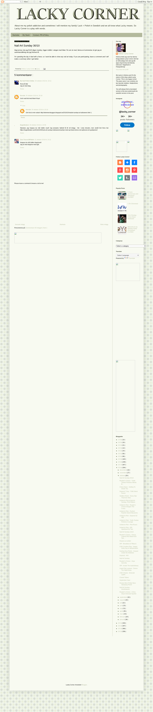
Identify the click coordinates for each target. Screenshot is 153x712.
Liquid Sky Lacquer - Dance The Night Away (129, 569)
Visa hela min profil (122, 69)
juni (121, 605)
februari (122, 617)
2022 (120, 451)
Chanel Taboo (124, 577)
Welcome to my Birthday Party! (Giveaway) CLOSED (132, 229)
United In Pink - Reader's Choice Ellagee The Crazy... (128, 506)
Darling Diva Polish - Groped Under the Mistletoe (129, 552)
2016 (120, 467)
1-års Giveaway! (133, 203)
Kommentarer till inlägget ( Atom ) (36, 228)
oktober (122, 475)
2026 (120, 440)
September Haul (125, 580)
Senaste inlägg (20, 224)
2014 (120, 626)
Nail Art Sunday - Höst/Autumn (125, 588)
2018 (120, 462)
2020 (120, 456)
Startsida (15, 35)
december (123, 470)
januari (122, 619)
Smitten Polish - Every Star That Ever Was (128, 496)
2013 (120, 628)
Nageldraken (24, 125)
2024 (120, 445)
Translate (132, 258)
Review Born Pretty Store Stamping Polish (128, 584)
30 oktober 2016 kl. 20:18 (34, 95)
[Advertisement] (61, 204)
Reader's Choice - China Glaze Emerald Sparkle (128, 593)
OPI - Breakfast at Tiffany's (128, 544)
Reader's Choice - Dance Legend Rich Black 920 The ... (128, 536)
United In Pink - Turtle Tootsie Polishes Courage (129, 521)
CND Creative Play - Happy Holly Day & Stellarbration (129, 547)
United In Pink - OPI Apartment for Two (126, 528)
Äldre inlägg (104, 224)
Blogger (84, 685)
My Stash (26, 35)
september (123, 597)
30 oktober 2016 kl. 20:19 (40, 109)
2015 (120, 623)
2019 (120, 459)
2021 (120, 453)
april (121, 611)
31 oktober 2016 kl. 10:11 (43, 139)
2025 (120, 442)
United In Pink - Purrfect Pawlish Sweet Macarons (129, 512)
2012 (120, 631)
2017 (120, 465)
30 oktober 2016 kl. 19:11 (43, 81)
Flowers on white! (125, 541)
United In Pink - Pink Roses (128, 525)
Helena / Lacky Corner (28, 68)
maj (121, 608)
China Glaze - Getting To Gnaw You (127, 488)
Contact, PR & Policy (41, 35)
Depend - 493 (124, 555)
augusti (122, 600)
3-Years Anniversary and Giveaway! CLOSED (133, 194)
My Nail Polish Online (27, 81)
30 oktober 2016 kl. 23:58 (38, 125)
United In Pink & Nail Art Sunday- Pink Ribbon (127, 501)
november (123, 473)
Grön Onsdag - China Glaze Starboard (132, 216)
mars (121, 614)
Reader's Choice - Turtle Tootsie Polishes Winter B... (128, 482)
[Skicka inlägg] (44, 68)
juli (121, 603)
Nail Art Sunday (125, 558)
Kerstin (22, 95)
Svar (23, 106)
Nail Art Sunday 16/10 (127, 532)
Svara (22, 89)
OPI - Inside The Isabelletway (129, 566)
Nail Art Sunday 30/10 (127, 478)
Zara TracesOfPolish (27, 139)
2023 (120, 448)
